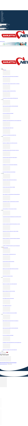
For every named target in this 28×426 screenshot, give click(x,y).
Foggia (2, 16)
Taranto (2, 20)
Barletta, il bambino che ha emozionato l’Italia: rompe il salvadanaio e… (11, 76)
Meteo (7, 247)
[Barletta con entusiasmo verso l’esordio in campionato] (6, 289)
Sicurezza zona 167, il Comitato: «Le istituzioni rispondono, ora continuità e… (11, 83)
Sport (2, 277)
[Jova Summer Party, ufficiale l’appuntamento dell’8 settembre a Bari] (6, 96)
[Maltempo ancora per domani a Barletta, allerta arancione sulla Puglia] (6, 267)
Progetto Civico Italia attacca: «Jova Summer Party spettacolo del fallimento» (11, 238)
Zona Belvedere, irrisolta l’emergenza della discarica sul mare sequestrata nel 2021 (12, 120)
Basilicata (2, 13)
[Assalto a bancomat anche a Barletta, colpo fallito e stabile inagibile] (6, 104)
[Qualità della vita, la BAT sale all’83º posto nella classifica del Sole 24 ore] (6, 178)
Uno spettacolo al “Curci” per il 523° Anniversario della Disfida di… (10, 164)
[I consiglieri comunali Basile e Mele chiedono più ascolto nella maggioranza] (6, 244)
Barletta (2, 12)
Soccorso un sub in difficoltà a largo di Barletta (8, 113)
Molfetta (2, 18)
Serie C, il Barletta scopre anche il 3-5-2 (7, 305)
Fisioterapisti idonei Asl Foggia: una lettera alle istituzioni (8, 362)
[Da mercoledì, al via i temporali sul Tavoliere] (6, 274)
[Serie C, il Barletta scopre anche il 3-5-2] (6, 304)
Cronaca (2, 99)
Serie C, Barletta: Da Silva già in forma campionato (8, 298)
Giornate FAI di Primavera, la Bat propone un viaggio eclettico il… (10, 157)
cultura (2, 136)
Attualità (2, 69)
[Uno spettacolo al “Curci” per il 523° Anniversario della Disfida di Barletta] (6, 163)
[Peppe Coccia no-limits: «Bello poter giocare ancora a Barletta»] (6, 311)
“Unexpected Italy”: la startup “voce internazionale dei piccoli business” (11, 201)
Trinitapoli (2, 21)
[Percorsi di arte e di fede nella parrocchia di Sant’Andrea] (6, 170)
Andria (2, 11)
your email (7, 28)
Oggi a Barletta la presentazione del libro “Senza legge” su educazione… (11, 150)
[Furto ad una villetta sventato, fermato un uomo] (6, 126)
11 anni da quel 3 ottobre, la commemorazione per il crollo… (9, 254)
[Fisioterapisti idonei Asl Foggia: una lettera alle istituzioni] (5, 361)
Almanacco (5, 247)
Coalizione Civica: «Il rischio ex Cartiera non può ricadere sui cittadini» (10, 231)
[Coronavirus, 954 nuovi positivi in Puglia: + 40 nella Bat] (6, 185)
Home (2, 68)
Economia (2, 173)
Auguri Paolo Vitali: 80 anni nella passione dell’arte (8, 261)
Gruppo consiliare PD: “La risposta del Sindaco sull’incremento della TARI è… (11, 194)
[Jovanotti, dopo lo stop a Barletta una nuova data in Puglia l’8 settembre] (6, 133)
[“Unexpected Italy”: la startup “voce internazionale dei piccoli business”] (6, 200)
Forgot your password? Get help (3, 26)
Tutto (3, 247)
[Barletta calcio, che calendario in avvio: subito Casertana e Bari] (6, 282)
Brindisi (2, 14)
